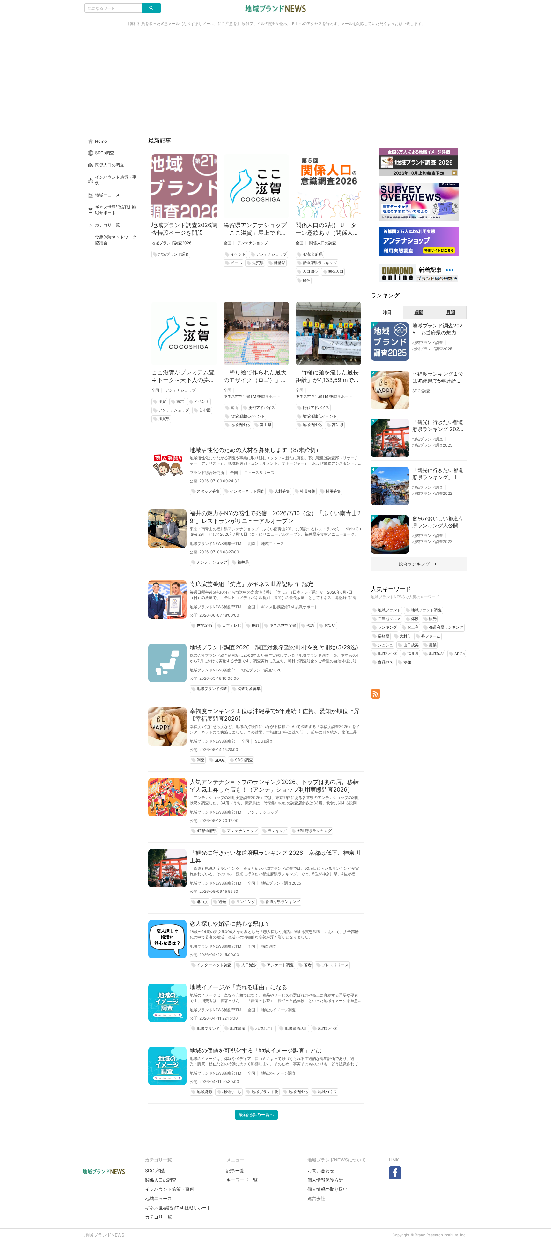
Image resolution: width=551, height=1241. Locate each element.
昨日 (387, 312)
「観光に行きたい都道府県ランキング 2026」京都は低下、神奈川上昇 (275, 856)
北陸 (251, 543)
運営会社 (316, 1198)
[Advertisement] (275, 84)
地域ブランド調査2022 (432, 493)
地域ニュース (272, 543)
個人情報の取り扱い (327, 1189)
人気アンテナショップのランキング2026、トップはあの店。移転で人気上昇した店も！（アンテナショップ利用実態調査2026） (274, 785)
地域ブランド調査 (427, 342)
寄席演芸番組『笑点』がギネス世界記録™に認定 (252, 584)
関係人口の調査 (322, 243)
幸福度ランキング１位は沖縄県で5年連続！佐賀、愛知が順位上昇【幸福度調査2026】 (275, 715)
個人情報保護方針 (325, 1180)
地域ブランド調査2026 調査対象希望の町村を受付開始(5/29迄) (274, 647)
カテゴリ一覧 (158, 1217)
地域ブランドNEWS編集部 (212, 670)
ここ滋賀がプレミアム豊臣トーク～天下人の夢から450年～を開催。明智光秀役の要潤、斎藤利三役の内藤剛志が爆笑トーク (183, 376)
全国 (227, 243)
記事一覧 (235, 1170)
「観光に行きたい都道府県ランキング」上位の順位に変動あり (437, 474)
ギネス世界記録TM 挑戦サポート (252, 396)
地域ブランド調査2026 (171, 243)
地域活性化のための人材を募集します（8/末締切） (255, 450)
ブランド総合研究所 (207, 472)
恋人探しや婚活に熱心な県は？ (230, 923)
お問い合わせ (320, 1170)
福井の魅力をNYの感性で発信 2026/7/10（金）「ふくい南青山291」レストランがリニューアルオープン (275, 517)
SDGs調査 (264, 741)
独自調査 (268, 946)
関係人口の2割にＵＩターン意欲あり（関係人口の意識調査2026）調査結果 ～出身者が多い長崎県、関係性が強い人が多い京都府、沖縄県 (328, 229)
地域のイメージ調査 (278, 1009)
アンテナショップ (252, 243)
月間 (450, 312)
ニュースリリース (259, 472)
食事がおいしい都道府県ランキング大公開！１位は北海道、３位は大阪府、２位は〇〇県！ (437, 522)
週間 (419, 312)
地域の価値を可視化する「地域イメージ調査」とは (256, 1050)
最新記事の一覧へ (256, 1114)
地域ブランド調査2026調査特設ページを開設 (184, 229)
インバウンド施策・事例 (169, 1189)
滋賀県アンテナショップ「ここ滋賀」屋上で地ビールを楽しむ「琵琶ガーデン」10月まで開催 (255, 229)
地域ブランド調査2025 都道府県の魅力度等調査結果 (437, 329)
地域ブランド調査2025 (281, 883)
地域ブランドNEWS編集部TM (215, 543)
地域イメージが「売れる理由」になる (238, 987)
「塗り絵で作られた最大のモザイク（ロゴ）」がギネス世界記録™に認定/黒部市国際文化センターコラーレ (255, 376)
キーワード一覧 (242, 1180)
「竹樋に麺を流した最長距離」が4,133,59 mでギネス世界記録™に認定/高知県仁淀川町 (327, 376)
